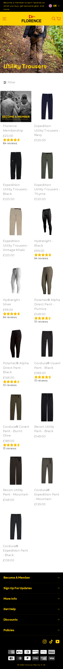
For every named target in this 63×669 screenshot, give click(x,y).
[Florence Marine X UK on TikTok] (51, 641)
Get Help (10, 609)
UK (55, 5)
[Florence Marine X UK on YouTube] (57, 641)
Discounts (11, 619)
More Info (10, 598)
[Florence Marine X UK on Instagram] (45, 641)
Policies (9, 630)
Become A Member (17, 577)
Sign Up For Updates (18, 588)
